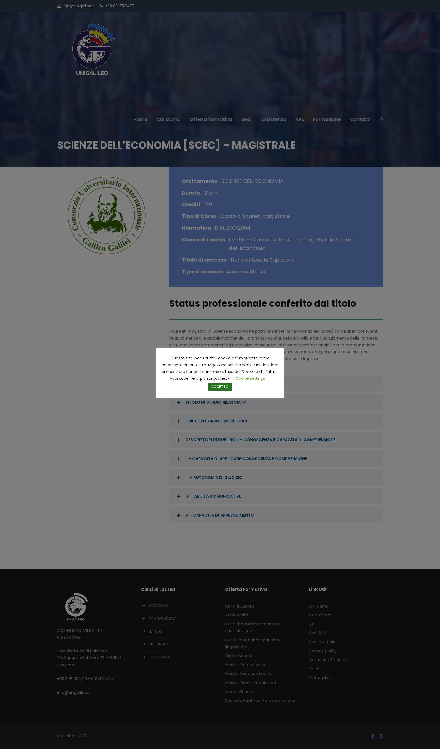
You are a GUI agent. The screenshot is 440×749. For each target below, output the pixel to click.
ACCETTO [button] (220, 386)
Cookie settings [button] (250, 378)
